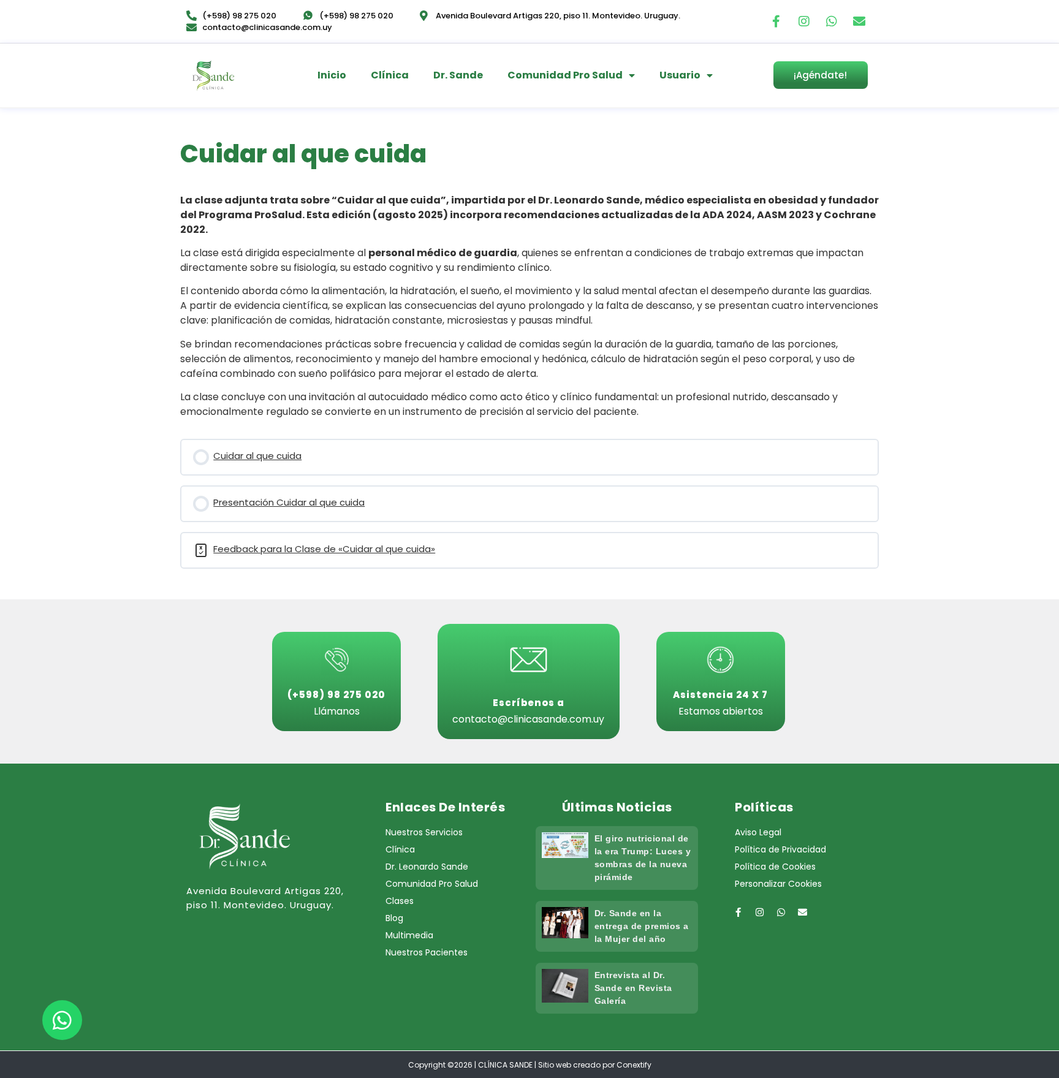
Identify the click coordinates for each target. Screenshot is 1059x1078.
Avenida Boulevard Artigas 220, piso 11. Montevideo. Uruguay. (265, 897)
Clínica (390, 75)
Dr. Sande (458, 75)
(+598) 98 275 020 (336, 694)
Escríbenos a (528, 702)
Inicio (331, 75)
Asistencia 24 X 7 (720, 694)
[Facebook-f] (776, 21)
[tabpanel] (529, 306)
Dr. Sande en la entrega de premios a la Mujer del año (641, 926)
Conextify (634, 1065)
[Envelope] (859, 21)
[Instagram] (804, 21)
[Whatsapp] (831, 21)
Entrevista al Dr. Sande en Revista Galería (633, 988)
